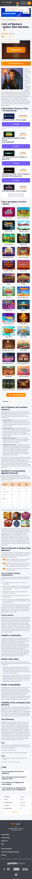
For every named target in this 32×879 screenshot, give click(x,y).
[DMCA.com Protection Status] (16, 869)
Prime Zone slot (6, 675)
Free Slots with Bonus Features (10, 852)
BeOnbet (23, 152)
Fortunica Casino (23, 115)
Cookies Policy (5, 837)
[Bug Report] (10, 36)
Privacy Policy (5, 834)
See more (15, 812)
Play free (16, 49)
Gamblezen (23, 133)
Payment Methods (6, 848)
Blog (2, 844)
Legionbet (23, 169)
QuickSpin (22, 796)
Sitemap (3, 855)
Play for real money (16, 63)
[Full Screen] (14, 36)
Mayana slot (5, 667)
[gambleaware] (16, 863)
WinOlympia (23, 186)
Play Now (16, 124)
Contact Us (4, 841)
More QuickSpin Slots (16, 395)
